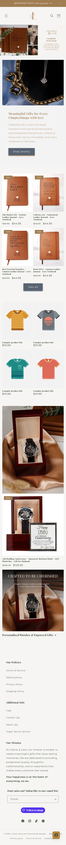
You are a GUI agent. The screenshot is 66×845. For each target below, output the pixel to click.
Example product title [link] (12, 342)
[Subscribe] (55, 799)
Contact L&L (13, 717)
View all (33, 286)
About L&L (12, 724)
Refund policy (14, 677)
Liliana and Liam (19, 834)
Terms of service (33, 838)
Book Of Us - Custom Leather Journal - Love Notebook (46, 270)
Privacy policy (16, 838)
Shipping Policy (15, 691)
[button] (6, 15)
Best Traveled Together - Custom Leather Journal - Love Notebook (16, 271)
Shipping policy (51, 838)
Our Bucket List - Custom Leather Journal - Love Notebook (14, 217)
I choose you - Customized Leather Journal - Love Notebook (45, 217)
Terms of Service (15, 670)
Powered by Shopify (36, 834)
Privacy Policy (14, 684)
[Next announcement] (60, 3)
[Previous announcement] (5, 3)
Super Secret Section (18, 731)
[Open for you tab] (56, 835)
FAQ (8, 710)
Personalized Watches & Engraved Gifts (27, 635)
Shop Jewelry (21, 151)
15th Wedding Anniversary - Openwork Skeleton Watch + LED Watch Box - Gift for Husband (30, 560)
